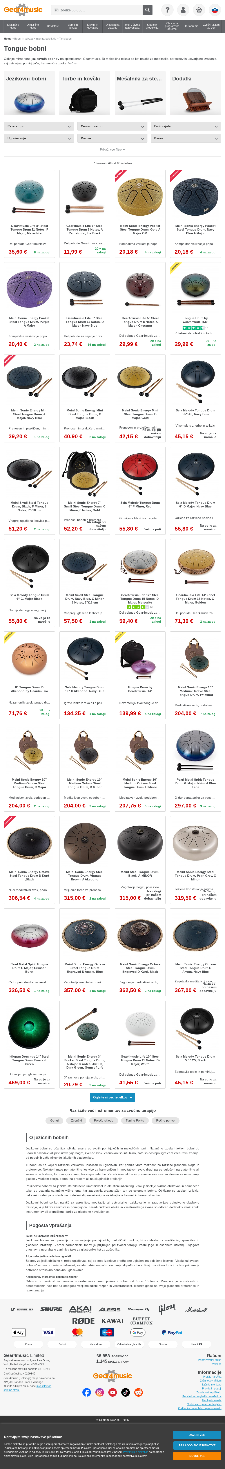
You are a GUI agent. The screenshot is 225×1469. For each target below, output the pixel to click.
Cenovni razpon (93, 126)
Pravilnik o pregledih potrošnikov (201, 1396)
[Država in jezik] (215, 10)
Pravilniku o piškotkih (135, 1452)
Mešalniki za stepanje (144, 79)
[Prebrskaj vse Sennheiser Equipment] (25, 1309)
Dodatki (182, 79)
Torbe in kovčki (81, 79)
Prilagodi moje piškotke (197, 1445)
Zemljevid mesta (211, 1400)
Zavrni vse (197, 1434)
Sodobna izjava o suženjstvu (204, 1404)
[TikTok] (125, 1395)
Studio (163, 1344)
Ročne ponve (165, 1120)
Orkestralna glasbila (129, 1344)
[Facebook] (86, 1395)
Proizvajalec (163, 126)
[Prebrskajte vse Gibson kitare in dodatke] (170, 1309)
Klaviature (96, 1344)
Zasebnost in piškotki (208, 1392)
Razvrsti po (15, 126)
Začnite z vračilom (210, 1380)
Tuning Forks (135, 1120)
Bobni (62, 1344)
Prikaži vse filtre (111, 149)
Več (70, 63)
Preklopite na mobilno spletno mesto (199, 1408)
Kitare (28, 1344)
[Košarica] (199, 10)
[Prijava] (183, 10)
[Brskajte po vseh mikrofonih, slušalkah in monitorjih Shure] (54, 1309)
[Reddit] (138, 1395)
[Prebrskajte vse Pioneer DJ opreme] (141, 1309)
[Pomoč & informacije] (167, 10)
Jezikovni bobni (26, 79)
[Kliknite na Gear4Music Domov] (23, 10)
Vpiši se (216, 1363)
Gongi (54, 1120)
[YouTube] (112, 1395)
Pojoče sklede (103, 1120)
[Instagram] (99, 1395)
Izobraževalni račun (209, 1360)
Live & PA (196, 1344)
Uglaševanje (16, 138)
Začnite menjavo (211, 1384)
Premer (86, 138)
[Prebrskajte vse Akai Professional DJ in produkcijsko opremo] (83, 1309)
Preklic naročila (212, 1376)
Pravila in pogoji (211, 1388)
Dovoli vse (197, 1456)
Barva (158, 138)
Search (147, 10)
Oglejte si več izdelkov (110, 1097)
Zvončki (76, 1120)
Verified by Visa (205, 1332)
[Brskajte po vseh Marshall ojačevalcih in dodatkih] (199, 1309)
